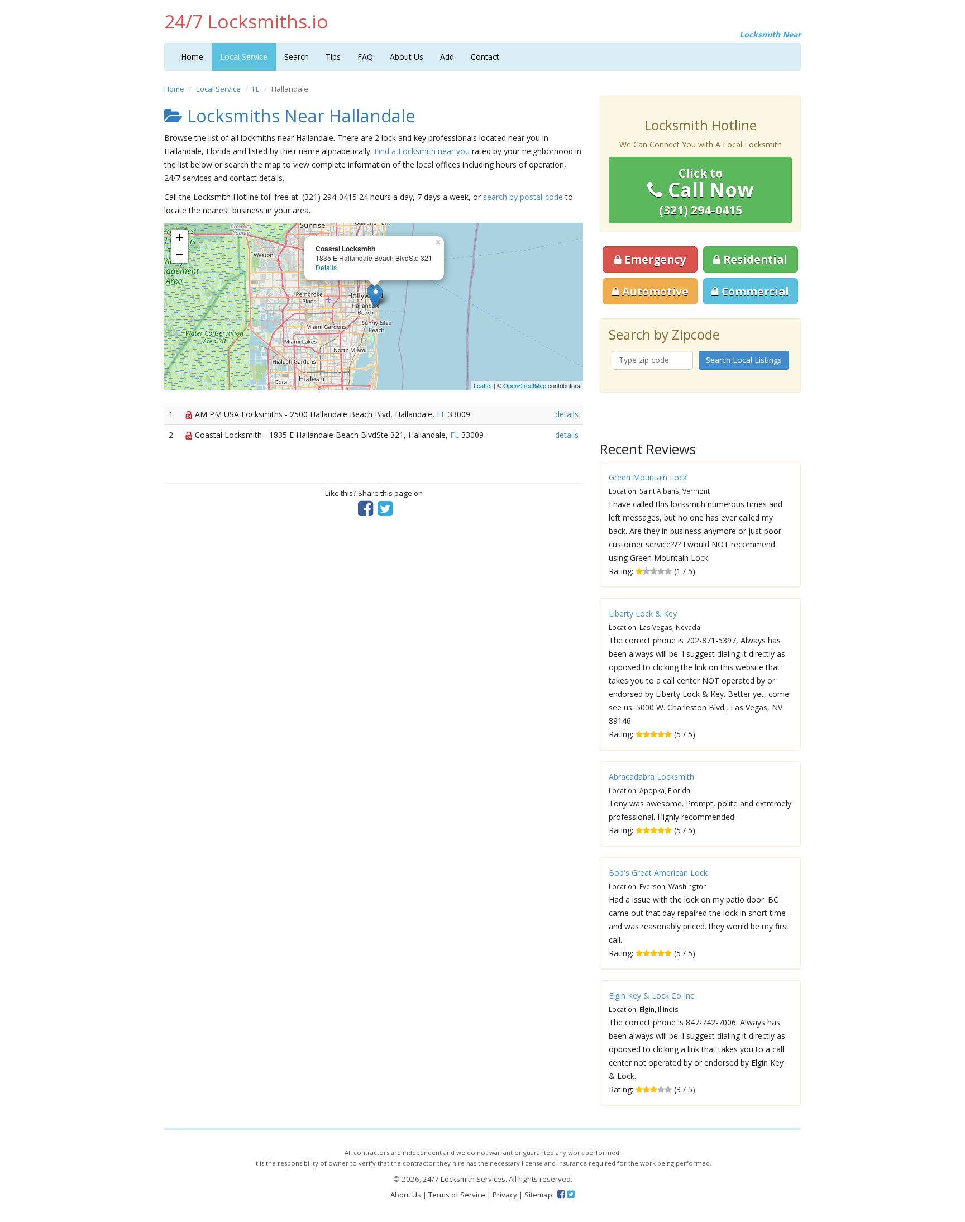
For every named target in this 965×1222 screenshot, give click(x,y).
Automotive (654, 291)
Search (296, 56)
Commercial (754, 291)
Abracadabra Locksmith (651, 776)
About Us (406, 56)
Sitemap (538, 1195)
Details (326, 267)
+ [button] (179, 238)
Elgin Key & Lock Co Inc (651, 995)
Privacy (505, 1195)
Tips (333, 56)
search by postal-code (523, 197)
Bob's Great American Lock (658, 872)
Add (447, 56)
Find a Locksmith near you (422, 151)
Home (192, 56)
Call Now (706, 191)
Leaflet (483, 385)
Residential (753, 259)
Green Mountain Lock (648, 477)
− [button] (179, 254)
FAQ (365, 56)
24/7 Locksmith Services (464, 1179)
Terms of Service (456, 1195)
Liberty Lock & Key (643, 613)
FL (256, 89)
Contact (485, 56)
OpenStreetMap (524, 385)
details (567, 414)
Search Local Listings (744, 360)
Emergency (654, 259)
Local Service (243, 56)
